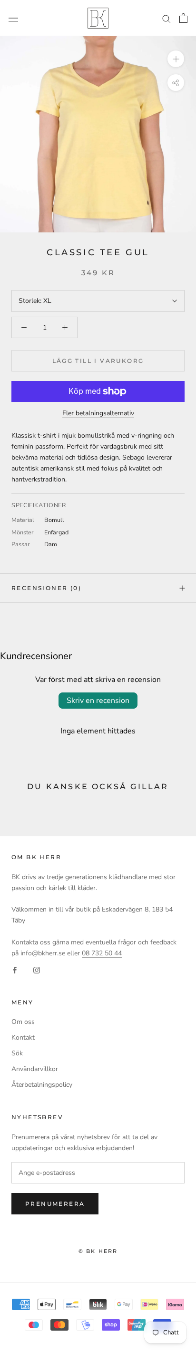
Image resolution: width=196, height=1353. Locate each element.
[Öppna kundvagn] (183, 18)
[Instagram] (36, 969)
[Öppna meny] (13, 18)
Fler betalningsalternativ (98, 413)
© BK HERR (98, 1251)
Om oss (23, 1021)
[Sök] (166, 18)
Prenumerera (55, 1203)
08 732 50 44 (102, 953)
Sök (17, 1053)
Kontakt (23, 1037)
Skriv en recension (98, 700)
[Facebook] (14, 969)
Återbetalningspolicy (41, 1084)
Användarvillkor (34, 1068)
